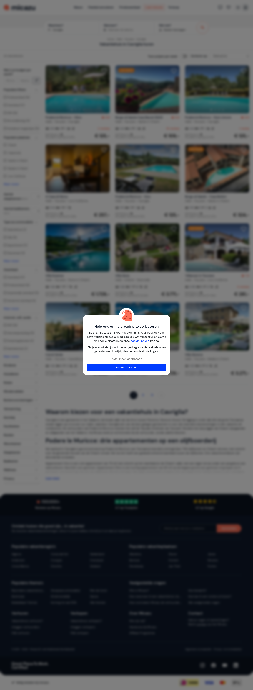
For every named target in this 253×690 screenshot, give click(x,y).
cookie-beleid (140, 341)
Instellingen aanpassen (126, 359)
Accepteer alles (126, 367)
